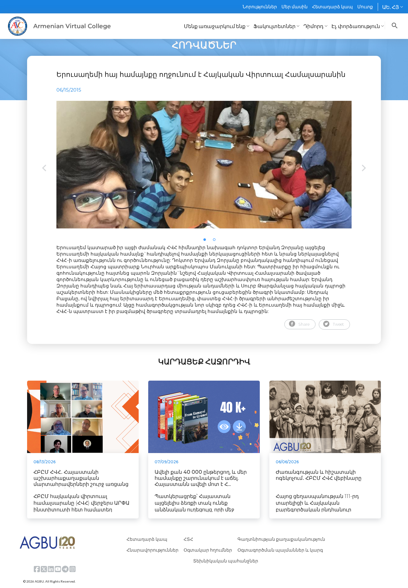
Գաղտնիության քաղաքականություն (281, 539)
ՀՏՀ (188, 539)
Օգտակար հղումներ (208, 550)
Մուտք (365, 6)
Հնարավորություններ (152, 550)
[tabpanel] (204, 164)
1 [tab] (206, 241)
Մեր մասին (294, 6)
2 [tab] (216, 241)
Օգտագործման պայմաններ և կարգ (280, 550)
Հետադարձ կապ (332, 6)
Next (364, 169)
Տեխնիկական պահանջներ (225, 560)
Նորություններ (260, 6)
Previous (44, 169)
